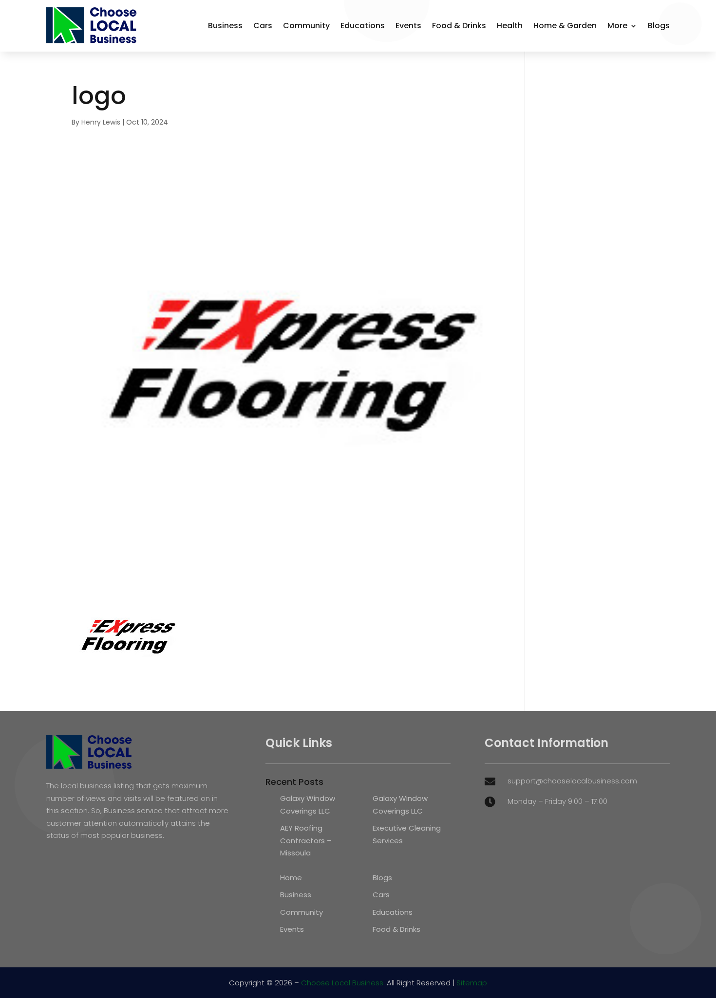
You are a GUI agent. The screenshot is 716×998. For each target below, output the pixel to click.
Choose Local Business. (343, 983)
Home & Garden (565, 25)
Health (510, 25)
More (617, 25)
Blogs (659, 25)
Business (225, 25)
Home (291, 877)
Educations (362, 25)
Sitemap (471, 983)
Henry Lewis (100, 122)
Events (408, 25)
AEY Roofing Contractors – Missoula (306, 840)
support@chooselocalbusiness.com (572, 781)
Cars (262, 25)
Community (306, 25)
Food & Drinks (459, 25)
